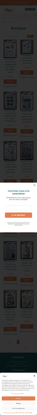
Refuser (18, 403)
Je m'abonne (18, 215)
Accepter (18, 398)
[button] (34, 376)
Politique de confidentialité (11, 412)
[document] (18, 207)
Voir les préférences (18, 408)
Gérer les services (18, 393)
